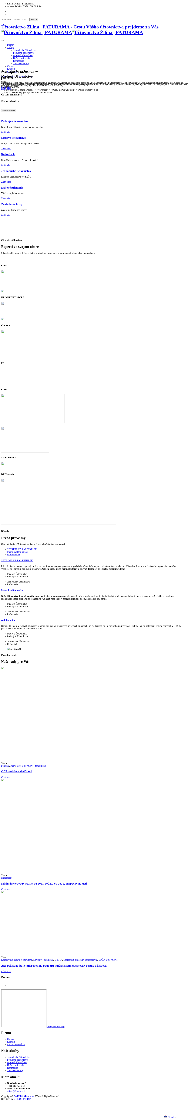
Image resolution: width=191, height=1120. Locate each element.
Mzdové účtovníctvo (23, 55)
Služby (10, 47)
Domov (10, 44)
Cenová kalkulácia (16, 1044)
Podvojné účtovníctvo (23, 53)
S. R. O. (58, 960)
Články (10, 66)
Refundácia (18, 61)
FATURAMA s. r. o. (24, 1096)
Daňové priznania (21, 58)
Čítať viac (6, 777)
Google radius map (55, 1026)
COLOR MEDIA (22, 1099)
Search (34, 19)
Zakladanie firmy (21, 63)
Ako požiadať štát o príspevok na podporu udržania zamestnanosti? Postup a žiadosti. (54, 965)
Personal (5, 765)
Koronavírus (7, 960)
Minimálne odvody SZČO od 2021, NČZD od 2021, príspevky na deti (44, 883)
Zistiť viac (6, 132)
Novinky (37, 960)
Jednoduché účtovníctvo (24, 50)
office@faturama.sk (16, 1091)
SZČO (101, 960)
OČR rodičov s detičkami (16, 771)
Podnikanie (48, 960)
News (17, 960)
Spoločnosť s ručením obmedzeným (80, 960)
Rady (12, 765)
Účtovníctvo (28, 765)
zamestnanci (40, 765)
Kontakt (11, 69)
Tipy (19, 765)
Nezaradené (6, 877)
